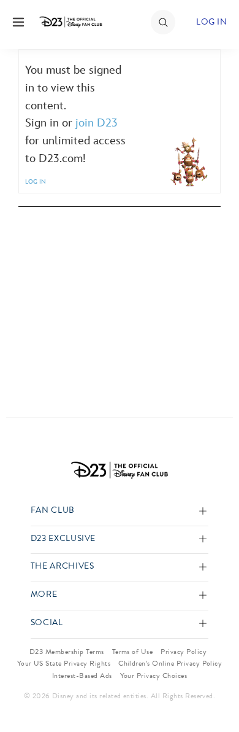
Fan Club (53, 510)
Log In (211, 21)
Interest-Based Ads (82, 675)
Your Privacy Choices (154, 675)
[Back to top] (215, 690)
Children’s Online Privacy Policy (170, 663)
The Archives (62, 566)
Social (47, 623)
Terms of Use (132, 651)
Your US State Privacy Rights (63, 663)
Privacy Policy (184, 651)
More (44, 595)
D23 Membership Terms (66, 651)
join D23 (96, 123)
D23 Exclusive (63, 539)
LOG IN (35, 181)
